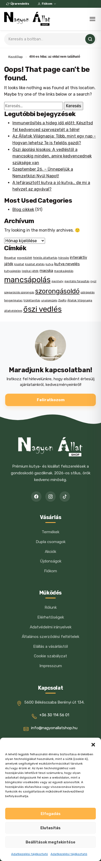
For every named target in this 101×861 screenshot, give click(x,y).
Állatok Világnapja (79, 300)
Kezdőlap (15, 57)
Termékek (50, 532)
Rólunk (51, 607)
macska (46, 270)
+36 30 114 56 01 (54, 715)
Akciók (50, 551)
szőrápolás (88, 292)
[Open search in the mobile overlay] (50, 39)
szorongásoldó (57, 291)
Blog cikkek (23, 209)
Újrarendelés (19, 3)
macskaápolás (63, 271)
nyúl (93, 281)
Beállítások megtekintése (50, 842)
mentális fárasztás (76, 281)
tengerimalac (13, 300)
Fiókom (47, 3)
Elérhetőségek (50, 617)
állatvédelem (13, 311)
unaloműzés (49, 300)
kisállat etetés (35, 264)
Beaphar (10, 258)
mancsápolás (27, 279)
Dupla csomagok (51, 541)
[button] (93, 744)
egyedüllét (24, 258)
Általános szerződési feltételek (50, 636)
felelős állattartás (45, 258)
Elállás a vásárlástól (50, 646)
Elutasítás (50, 828)
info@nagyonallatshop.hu (54, 728)
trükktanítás (32, 300)
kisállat (19, 264)
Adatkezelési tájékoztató (29, 854)
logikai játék (30, 271)
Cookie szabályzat (50, 656)
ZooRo (62, 300)
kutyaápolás (12, 271)
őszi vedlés (42, 309)
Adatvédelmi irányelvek (50, 627)
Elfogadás (51, 813)
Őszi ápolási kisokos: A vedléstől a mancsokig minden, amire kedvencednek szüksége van (52, 156)
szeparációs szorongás (19, 292)
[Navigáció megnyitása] (92, 19)
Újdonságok (50, 561)
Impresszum (50, 666)
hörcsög (63, 258)
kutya (49, 264)
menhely (57, 281)
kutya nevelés (67, 264)
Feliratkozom (50, 400)
